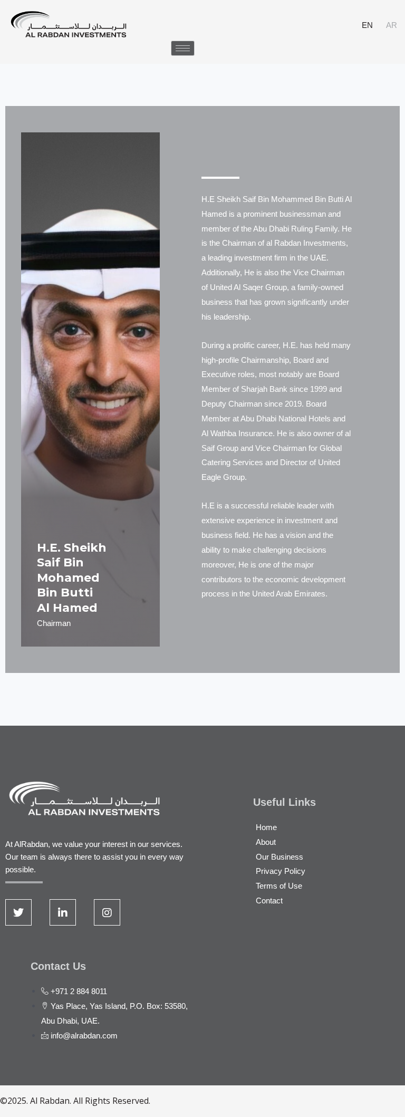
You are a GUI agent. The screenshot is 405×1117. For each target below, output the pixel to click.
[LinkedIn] (63, 912)
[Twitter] (18, 912)
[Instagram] (107, 912)
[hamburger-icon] (183, 48)
